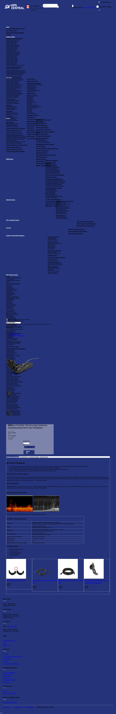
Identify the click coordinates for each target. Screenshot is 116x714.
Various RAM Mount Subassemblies (54, 196)
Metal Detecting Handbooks (62, 206)
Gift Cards (6, 682)
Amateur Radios (10, 37)
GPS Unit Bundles (10, 299)
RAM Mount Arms (51, 162)
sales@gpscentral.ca (9, 641)
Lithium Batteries (51, 238)
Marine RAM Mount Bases (52, 169)
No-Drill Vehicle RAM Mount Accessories (55, 180)
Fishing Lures (39, 121)
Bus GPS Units (9, 300)
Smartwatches (10, 311)
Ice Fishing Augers (40, 139)
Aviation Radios (9, 369)
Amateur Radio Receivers (12, 377)
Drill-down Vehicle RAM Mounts (55, 175)
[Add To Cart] (29, 447)
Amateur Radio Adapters (12, 58)
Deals (7, 27)
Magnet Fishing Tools (61, 209)
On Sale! (8, 35)
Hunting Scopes (52, 255)
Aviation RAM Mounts (50, 192)
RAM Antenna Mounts (51, 189)
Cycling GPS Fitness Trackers (34, 90)
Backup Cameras (52, 244)
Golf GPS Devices (31, 86)
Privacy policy (18, 707)
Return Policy (7, 677)
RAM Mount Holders (51, 177)
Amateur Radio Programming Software (15, 65)
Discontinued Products (13, 284)
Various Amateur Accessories (13, 39)
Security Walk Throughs (75, 233)
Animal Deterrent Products (54, 268)
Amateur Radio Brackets (12, 60)
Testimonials (7, 659)
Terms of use (7, 707)
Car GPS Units (31, 79)
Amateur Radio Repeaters (12, 379)
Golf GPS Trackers (31, 91)
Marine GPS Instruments (43, 136)
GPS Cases (29, 98)
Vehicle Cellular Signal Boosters (55, 264)
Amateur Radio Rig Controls (12, 54)
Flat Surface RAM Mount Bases (53, 173)
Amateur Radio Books (11, 57)
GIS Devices (9, 302)
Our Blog (5, 661)
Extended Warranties (9, 680)
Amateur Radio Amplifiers (13, 67)
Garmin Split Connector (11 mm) (15, 580)
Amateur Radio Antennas (13, 77)
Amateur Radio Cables (11, 42)
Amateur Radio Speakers (12, 55)
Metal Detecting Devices (13, 342)
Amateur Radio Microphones (13, 51)
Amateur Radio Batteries (12, 41)
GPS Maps (29, 103)
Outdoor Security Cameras (76, 229)
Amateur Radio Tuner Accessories (14, 74)
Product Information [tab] (12, 457)
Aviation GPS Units (32, 81)
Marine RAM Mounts (50, 193)
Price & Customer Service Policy (12, 656)
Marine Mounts (9, 337)
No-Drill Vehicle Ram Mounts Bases (54, 184)
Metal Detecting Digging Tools (63, 204)
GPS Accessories (32, 95)
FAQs (4, 644)
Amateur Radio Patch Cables (13, 53)
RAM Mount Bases (51, 165)
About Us (6, 654)
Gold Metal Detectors (61, 217)
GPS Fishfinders (41, 146)
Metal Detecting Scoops (61, 213)
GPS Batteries (30, 101)
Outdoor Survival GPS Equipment (15, 235)
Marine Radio (9, 375)
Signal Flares (51, 269)
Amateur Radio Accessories (14, 38)
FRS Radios (8, 372)
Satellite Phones (53, 260)
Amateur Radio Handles (11, 47)
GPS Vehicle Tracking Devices (86, 226)
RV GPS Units (9, 307)
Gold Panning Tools (60, 205)
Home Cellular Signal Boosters (55, 263)
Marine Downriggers (42, 150)
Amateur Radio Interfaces (12, 49)
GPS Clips (29, 110)
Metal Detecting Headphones (63, 208)
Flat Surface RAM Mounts (51, 197)
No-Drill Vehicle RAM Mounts (54, 179)
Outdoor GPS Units (10, 306)
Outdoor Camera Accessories (55, 243)
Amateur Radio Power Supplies (13, 385)
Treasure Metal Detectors (62, 218)
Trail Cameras (51, 248)
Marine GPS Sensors (42, 127)
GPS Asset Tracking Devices (85, 221)
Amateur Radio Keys (11, 50)
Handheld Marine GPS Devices (45, 144)
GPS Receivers (9, 303)
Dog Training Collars (52, 252)
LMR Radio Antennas (11, 119)
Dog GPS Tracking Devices (54, 253)
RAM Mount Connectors (11, 401)
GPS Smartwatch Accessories (34, 106)
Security (8, 228)
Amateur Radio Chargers (12, 61)
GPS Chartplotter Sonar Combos (46, 155)
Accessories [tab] (44, 457)
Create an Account (91, 7)
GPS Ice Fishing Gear (42, 138)
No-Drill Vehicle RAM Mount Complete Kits (55, 182)
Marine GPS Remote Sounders (45, 132)
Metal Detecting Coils (61, 202)
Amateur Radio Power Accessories (14, 381)
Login (83, 7)
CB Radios (8, 371)
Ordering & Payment (9, 673)
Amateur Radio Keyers (11, 62)
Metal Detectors (61, 215)
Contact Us (6, 645)
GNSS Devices (31, 93)
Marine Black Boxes (42, 125)
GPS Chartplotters (41, 157)
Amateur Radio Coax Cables (12, 45)
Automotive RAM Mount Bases (53, 167)
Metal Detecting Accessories (65, 201)
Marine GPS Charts (42, 153)
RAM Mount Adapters (52, 160)
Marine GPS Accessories (43, 120)
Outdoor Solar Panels (53, 239)
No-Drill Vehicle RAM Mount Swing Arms (55, 186)
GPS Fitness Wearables (34, 83)
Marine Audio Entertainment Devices (47, 148)
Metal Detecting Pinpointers (62, 210)
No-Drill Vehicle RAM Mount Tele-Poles (55, 183)
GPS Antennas (30, 97)
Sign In (5, 691)
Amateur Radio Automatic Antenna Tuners (16, 72)
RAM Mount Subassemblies (54, 188)
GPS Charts (29, 109)
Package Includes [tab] (34, 457)
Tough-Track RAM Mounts (53, 199)
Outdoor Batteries (53, 237)
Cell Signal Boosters (54, 262)
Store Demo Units (11, 30)
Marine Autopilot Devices (12, 338)
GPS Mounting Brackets (32, 105)
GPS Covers (30, 111)
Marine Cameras (41, 159)
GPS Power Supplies (32, 102)
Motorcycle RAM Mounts (51, 194)
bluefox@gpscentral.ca (10, 702)
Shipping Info (7, 675)
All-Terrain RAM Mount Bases (52, 171)
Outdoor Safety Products (53, 270)
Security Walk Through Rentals (77, 231)
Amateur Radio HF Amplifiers (13, 68)
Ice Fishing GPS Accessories (43, 142)
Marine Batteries (41, 123)
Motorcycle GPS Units (11, 304)
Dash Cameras (51, 246)
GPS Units (9, 286)
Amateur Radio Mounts (11, 64)
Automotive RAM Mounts (51, 190)
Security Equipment (12, 404)
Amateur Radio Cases (11, 43)
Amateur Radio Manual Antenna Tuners (15, 73)
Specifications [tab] (23, 457)
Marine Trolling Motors (11, 339)
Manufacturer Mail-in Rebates (15, 33)
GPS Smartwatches (31, 88)
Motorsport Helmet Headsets (56, 257)
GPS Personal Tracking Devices (86, 224)
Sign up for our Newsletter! (11, 664)
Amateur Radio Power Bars (12, 384)
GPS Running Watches (32, 87)
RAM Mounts (9, 159)
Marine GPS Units (11, 313)
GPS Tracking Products (12, 220)
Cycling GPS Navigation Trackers (34, 84)
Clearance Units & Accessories (15, 28)
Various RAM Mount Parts (12, 400)
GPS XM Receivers (31, 113)
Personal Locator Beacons (12, 296)
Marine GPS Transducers (43, 129)
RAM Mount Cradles (10, 402)
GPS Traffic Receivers (32, 107)
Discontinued (30, 707)
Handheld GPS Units (33, 115)
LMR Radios (9, 373)
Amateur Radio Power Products (13, 376)
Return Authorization (9, 693)
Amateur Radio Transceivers (13, 380)
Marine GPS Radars (42, 134)
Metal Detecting (10, 200)
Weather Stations (53, 273)
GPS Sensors (31, 117)
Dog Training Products (54, 250)
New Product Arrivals (12, 275)
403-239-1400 (11, 626)
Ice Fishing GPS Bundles (42, 141)
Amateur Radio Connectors (12, 46)
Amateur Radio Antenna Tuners (15, 71)
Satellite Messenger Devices (13, 298)
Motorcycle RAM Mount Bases (53, 170)
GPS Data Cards (30, 99)
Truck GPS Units (10, 308)
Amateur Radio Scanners (12, 383)
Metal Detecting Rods (61, 212)
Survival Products (53, 266)
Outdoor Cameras (53, 242)
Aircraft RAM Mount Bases (52, 166)
